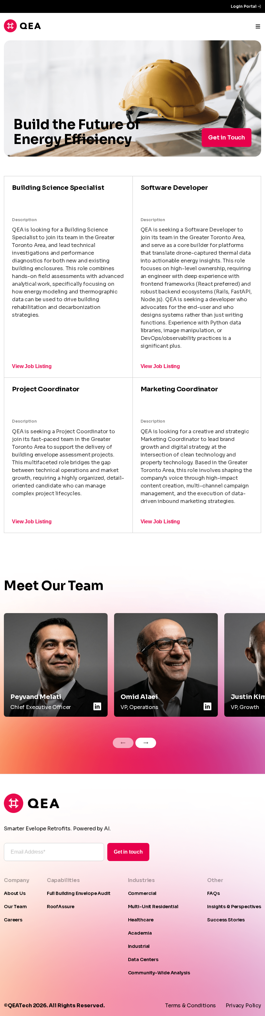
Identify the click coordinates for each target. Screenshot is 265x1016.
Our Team (15, 906)
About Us (15, 893)
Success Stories (226, 920)
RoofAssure (61, 906)
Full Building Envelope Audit (79, 893)
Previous (123, 743)
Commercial (142, 893)
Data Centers (143, 959)
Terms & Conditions (190, 1005)
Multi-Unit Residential (153, 906)
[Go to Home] (22, 30)
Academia (140, 933)
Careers (13, 920)
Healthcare (141, 920)
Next (145, 743)
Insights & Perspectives (234, 906)
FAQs (213, 893)
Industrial (139, 946)
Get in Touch (226, 137)
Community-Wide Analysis (159, 973)
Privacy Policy (243, 1005)
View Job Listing (31, 366)
